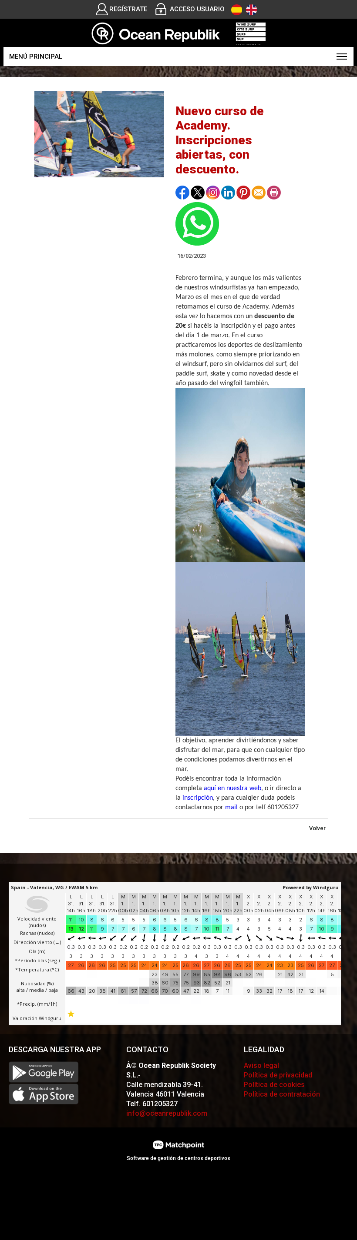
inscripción (197, 798)
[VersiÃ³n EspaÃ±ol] (236, 9)
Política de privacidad (278, 1075)
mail (231, 807)
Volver (317, 828)
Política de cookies (274, 1084)
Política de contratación (282, 1094)
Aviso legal (261, 1065)
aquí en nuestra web (232, 788)
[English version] (251, 9)
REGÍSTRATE (128, 9)
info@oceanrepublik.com (166, 1113)
